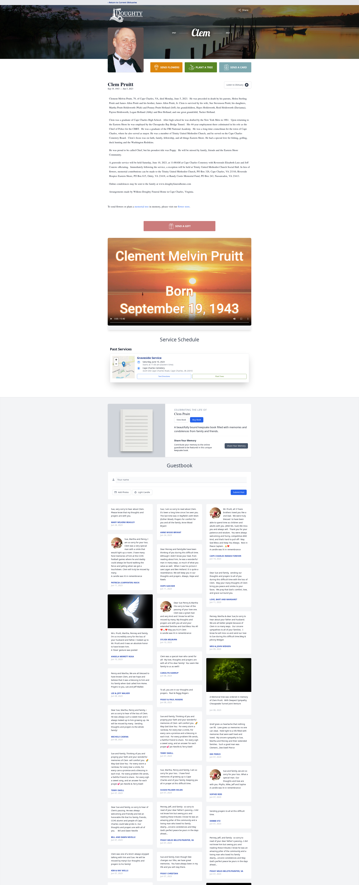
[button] (123, 364)
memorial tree (141, 206)
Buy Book (196, 419)
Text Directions (164, 376)
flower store (184, 206)
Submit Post (238, 492)
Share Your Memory (236, 445)
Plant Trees (219, 376)
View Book (181, 419)
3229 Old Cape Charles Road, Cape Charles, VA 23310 (168, 370)
